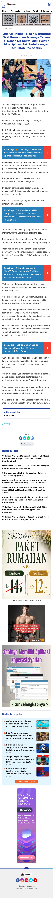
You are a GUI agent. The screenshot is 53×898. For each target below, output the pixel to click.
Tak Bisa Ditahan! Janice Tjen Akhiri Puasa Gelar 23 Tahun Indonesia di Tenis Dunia (21, 348)
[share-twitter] (24, 438)
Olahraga (7, 424)
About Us (21, 886)
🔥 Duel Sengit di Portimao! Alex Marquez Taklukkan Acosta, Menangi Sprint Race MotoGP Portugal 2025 (23, 152)
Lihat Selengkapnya (26, 781)
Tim (4, 104)
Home (5, 11)
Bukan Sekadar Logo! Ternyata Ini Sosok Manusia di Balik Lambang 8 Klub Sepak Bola (20, 747)
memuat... (9, 415)
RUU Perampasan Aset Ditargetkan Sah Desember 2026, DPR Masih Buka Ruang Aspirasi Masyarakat (20, 736)
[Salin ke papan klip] (32, 438)
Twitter (32, 883)
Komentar (28, 444)
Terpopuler (16, 11)
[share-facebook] (20, 438)
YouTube (37, 883)
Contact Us (31, 886)
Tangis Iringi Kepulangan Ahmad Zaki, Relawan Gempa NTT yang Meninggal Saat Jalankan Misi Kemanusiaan (20, 759)
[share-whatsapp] (28, 438)
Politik (35, 11)
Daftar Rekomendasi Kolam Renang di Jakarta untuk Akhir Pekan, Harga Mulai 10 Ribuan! (19, 724)
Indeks (27, 11)
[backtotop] (26, 869)
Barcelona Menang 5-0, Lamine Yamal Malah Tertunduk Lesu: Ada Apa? (18, 771)
